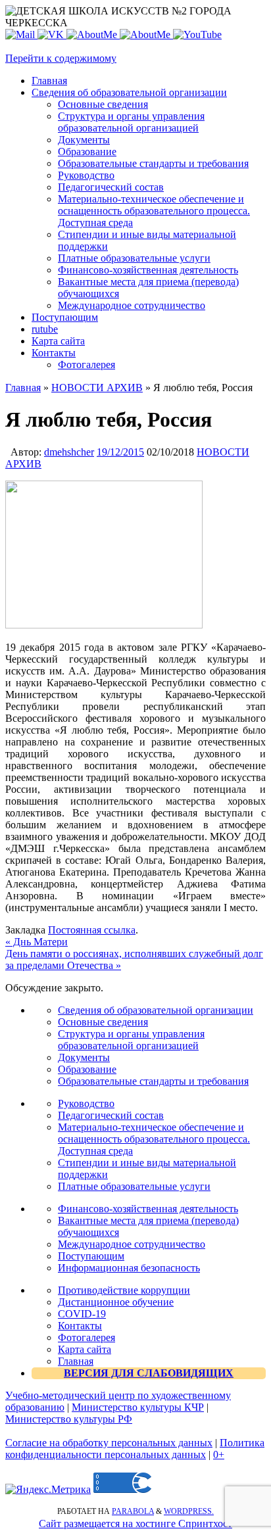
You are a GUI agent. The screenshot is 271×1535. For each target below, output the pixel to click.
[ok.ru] (93, 34)
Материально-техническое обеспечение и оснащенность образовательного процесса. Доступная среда (154, 1139)
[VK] (51, 34)
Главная (23, 387)
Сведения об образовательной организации (155, 1010)
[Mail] (21, 34)
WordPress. (189, 1511)
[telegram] (146, 34)
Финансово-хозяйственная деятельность (148, 1208)
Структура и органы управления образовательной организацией (131, 1039)
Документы (84, 1057)
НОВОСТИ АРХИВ (97, 387)
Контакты (80, 1325)
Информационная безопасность (129, 1267)
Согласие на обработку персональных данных (108, 1442)
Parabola (133, 1511)
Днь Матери (36, 941)
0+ (218, 1454)
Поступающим (91, 1256)
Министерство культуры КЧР (138, 1407)
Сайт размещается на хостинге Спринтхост (135, 1523)
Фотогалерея (86, 1337)
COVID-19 (82, 1313)
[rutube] (197, 34)
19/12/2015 (120, 452)
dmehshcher (69, 452)
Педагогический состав (111, 1115)
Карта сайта (84, 1349)
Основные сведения (103, 1021)
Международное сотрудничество (131, 1244)
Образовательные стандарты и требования (153, 1081)
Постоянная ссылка (92, 929)
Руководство (86, 1103)
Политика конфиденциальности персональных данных (134, 1448)
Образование (87, 1069)
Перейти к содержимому (60, 58)
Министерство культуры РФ (68, 1419)
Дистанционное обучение (116, 1302)
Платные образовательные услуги (134, 1186)
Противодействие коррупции (124, 1290)
